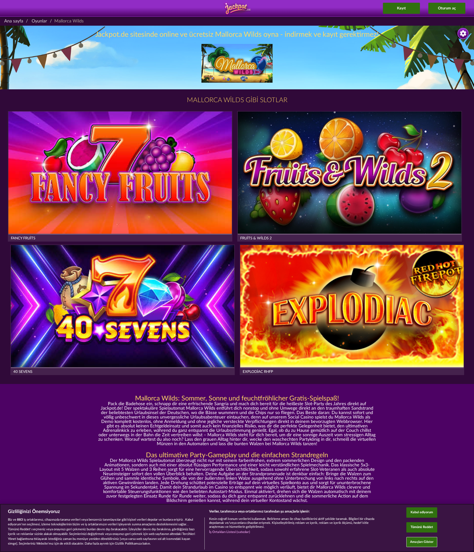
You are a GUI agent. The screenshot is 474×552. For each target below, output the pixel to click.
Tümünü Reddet (422, 527)
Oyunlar (39, 21)
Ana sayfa (13, 21)
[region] (237, 528)
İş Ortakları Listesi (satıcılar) (229, 532)
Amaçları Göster (422, 542)
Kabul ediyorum (422, 512)
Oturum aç (447, 8)
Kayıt (401, 8)
